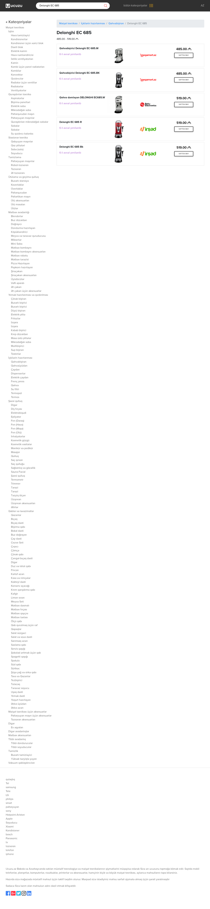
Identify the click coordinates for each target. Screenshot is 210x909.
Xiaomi (10, 826)
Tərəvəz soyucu (20, 688)
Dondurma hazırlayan (23, 228)
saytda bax (184, 55)
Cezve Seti (17, 543)
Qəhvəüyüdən (19, 366)
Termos (15, 397)
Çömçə (15, 550)
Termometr (17, 480)
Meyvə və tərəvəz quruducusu (28, 236)
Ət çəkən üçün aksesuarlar (26, 291)
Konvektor (17, 75)
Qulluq (15, 456)
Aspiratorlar (17, 98)
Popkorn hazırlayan (22, 267)
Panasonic (11, 838)
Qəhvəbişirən (18, 362)
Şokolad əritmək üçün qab (26, 653)
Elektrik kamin (19, 51)
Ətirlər (14, 507)
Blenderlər (17, 216)
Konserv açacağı (20, 586)
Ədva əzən (17, 708)
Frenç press (17, 381)
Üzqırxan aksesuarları (23, 503)
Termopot (16, 393)
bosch (9, 834)
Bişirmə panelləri (20, 102)
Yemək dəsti (18, 696)
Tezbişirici (16, 680)
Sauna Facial (18, 472)
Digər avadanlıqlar (18, 731)
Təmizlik (13, 751)
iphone (10, 854)
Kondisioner (12, 830)
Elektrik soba (18, 106)
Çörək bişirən (18, 299)
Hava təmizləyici (20, 35)
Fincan (15, 570)
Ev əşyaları (17, 727)
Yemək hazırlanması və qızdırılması (28, 295)
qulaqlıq (10, 779)
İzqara (14, 322)
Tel (7, 783)
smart (9, 803)
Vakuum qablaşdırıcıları (21, 763)
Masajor (15, 452)
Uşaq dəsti (17, 692)
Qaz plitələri (18, 145)
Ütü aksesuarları (20, 200)
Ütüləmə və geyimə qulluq (23, 177)
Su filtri (15, 389)
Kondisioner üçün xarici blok (27, 43)
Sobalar (15, 126)
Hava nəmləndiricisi (22, 55)
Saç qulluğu (17, 464)
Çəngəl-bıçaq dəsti (22, 558)
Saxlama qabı (18, 645)
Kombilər (16, 71)
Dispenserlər (18, 373)
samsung (11, 787)
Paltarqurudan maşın (22, 114)
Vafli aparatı (17, 283)
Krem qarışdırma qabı (23, 590)
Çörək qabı (17, 554)
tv (7, 842)
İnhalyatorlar (18, 436)
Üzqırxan (16, 499)
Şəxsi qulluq (15, 401)
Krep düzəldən (19, 334)
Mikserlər (16, 240)
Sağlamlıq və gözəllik (23, 468)
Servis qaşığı (18, 649)
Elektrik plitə (18, 314)
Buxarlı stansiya (20, 181)
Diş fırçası (16, 409)
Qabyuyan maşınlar (22, 141)
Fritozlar (15, 318)
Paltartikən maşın (21, 196)
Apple (9, 819)
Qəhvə (15, 385)
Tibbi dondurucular (22, 743)
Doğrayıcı (16, 224)
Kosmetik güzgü (20, 440)
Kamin (14, 63)
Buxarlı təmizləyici (21, 755)
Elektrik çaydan (19, 377)
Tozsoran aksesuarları (23, 719)
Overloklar (17, 189)
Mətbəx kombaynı (21, 248)
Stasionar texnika (18, 137)
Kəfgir (14, 594)
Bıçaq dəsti (17, 523)
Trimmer (15, 484)
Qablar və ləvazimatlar (21, 511)
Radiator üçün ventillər (24, 82)
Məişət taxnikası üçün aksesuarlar (27, 712)
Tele (8, 791)
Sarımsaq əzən (19, 641)
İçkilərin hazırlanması (20, 358)
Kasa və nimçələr (21, 578)
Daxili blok (17, 47)
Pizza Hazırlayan (20, 263)
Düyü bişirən (18, 310)
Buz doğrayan (19, 535)
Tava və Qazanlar (20, 676)
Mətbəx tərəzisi (20, 259)
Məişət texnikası (15, 27)
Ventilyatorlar (18, 90)
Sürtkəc (15, 668)
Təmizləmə (14, 157)
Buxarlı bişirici (19, 303)
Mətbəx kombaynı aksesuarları (28, 252)
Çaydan (15, 369)
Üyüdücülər (17, 279)
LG (7, 795)
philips (9, 799)
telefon (10, 850)
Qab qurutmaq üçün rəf (24, 625)
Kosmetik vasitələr (21, 444)
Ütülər (14, 208)
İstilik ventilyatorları (22, 59)
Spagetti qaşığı (19, 657)
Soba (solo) (17, 149)
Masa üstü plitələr (21, 338)
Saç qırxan (17, 460)
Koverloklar (17, 185)
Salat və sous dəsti (21, 637)
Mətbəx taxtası (19, 617)
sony (8, 811)
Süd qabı (16, 664)
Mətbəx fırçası (19, 609)
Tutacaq (15, 684)
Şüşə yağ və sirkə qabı (23, 672)
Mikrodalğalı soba (21, 110)
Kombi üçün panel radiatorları (27, 67)
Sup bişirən (17, 350)
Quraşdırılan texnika (19, 94)
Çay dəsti (16, 539)
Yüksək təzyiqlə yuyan (24, 759)
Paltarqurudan (19, 193)
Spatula (15, 660)
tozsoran (11, 846)
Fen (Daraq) (17, 421)
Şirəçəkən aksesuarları (24, 275)
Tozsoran (16, 169)
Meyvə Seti (17, 601)
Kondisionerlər (19, 39)
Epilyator (16, 417)
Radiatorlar (17, 86)
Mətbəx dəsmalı (20, 605)
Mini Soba (16, 244)
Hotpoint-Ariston (15, 815)
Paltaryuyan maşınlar (22, 118)
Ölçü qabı (16, 621)
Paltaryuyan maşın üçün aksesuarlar (31, 716)
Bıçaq (14, 519)
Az (202, 5)
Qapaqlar (16, 629)
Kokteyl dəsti (18, 582)
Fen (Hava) (17, 425)
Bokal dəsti (17, 531)
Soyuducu (16, 153)
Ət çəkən (16, 287)
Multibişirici (17, 346)
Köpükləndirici (19, 232)
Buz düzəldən (19, 220)
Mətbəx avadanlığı (18, 212)
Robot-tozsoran (20, 165)
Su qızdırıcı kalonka (22, 134)
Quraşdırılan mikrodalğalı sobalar (29, 122)
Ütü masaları (18, 204)
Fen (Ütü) (16, 432)
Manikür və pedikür (22, 448)
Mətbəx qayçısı (19, 613)
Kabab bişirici (18, 330)
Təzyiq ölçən (18, 495)
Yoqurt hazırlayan (21, 700)
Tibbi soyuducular (21, 747)
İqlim (11, 31)
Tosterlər (16, 354)
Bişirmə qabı (18, 527)
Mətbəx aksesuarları (19, 735)
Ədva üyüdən (18, 704)
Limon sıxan (18, 598)
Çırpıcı (14, 546)
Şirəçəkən (16, 271)
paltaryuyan (12, 807)
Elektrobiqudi (18, 413)
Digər (14, 405)
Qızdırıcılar (17, 78)
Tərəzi (14, 487)
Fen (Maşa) (17, 428)
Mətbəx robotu (19, 255)
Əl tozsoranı (18, 173)
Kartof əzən (17, 574)
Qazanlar (16, 515)
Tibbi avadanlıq (17, 739)
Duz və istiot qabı (21, 566)
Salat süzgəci (18, 633)
